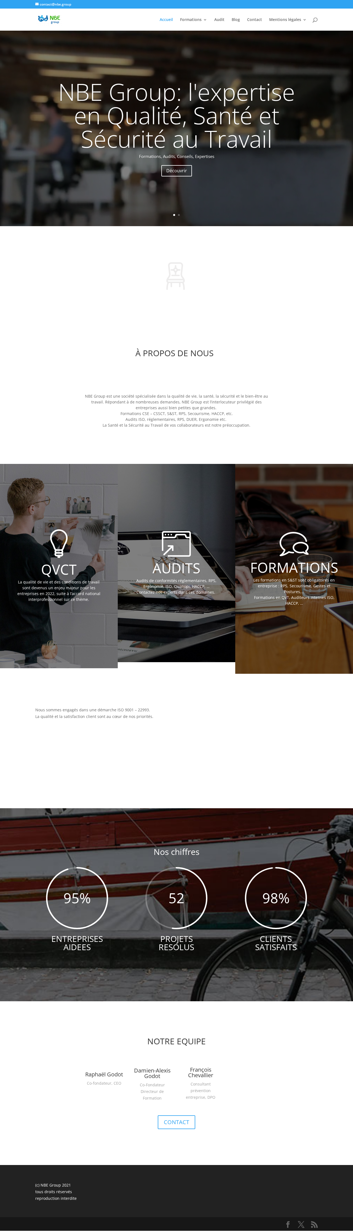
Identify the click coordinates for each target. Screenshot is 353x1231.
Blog (236, 20)
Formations (191, 20)
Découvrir (176, 171)
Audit (219, 20)
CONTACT (176, 1122)
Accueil (166, 20)
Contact (254, 20)
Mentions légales (285, 20)
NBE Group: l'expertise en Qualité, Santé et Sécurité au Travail (176, 115)
